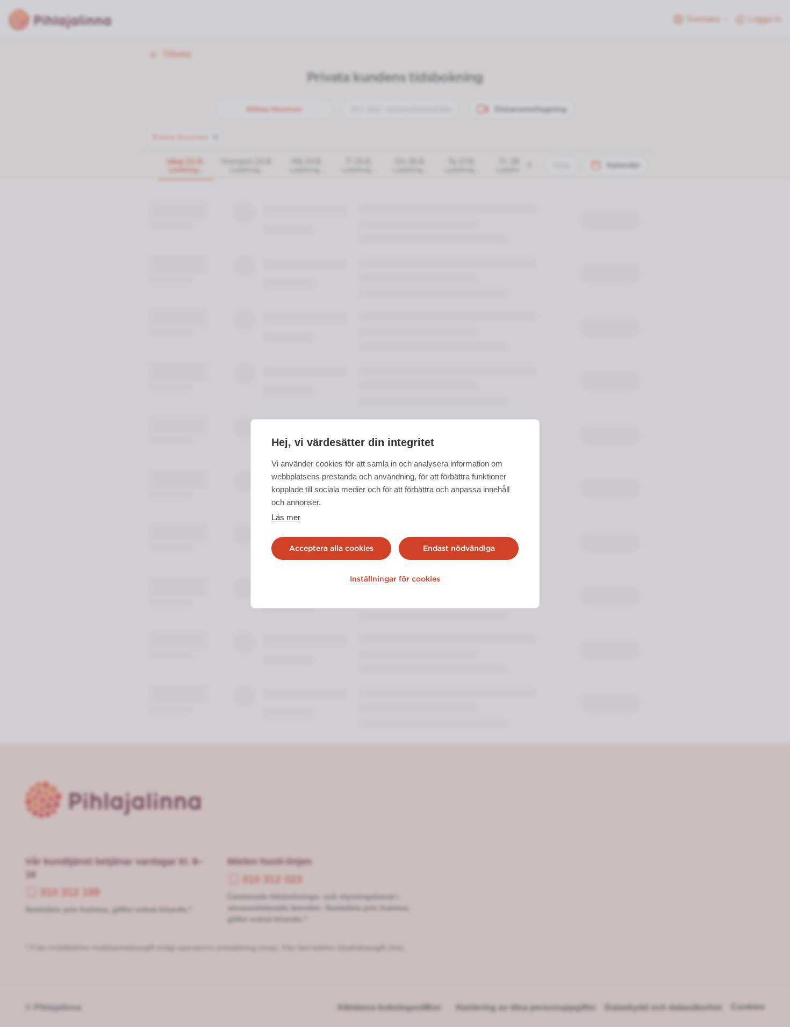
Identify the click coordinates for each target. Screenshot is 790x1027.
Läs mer (285, 517)
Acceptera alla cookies (331, 548)
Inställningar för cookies (395, 578)
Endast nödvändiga (459, 548)
